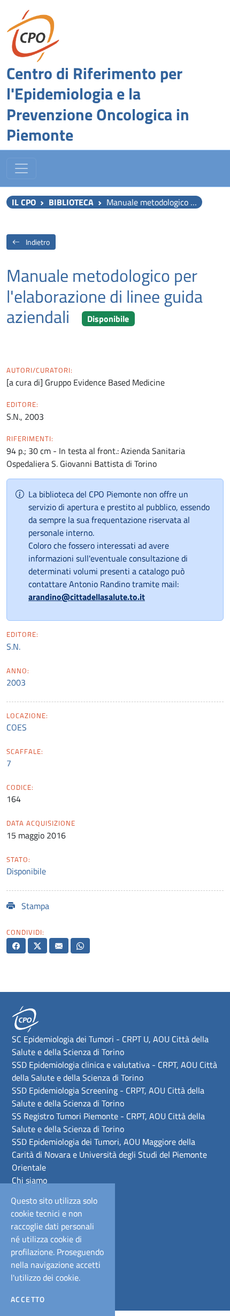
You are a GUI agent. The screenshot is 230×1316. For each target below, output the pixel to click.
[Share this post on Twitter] (37, 945)
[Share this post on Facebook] (16, 945)
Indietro (37, 242)
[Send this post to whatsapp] (80, 945)
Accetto (28, 1299)
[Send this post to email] (58, 945)
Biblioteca (71, 202)
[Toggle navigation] (21, 168)
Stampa (34, 905)
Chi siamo (29, 1180)
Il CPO (24, 202)
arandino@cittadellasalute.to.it (86, 596)
